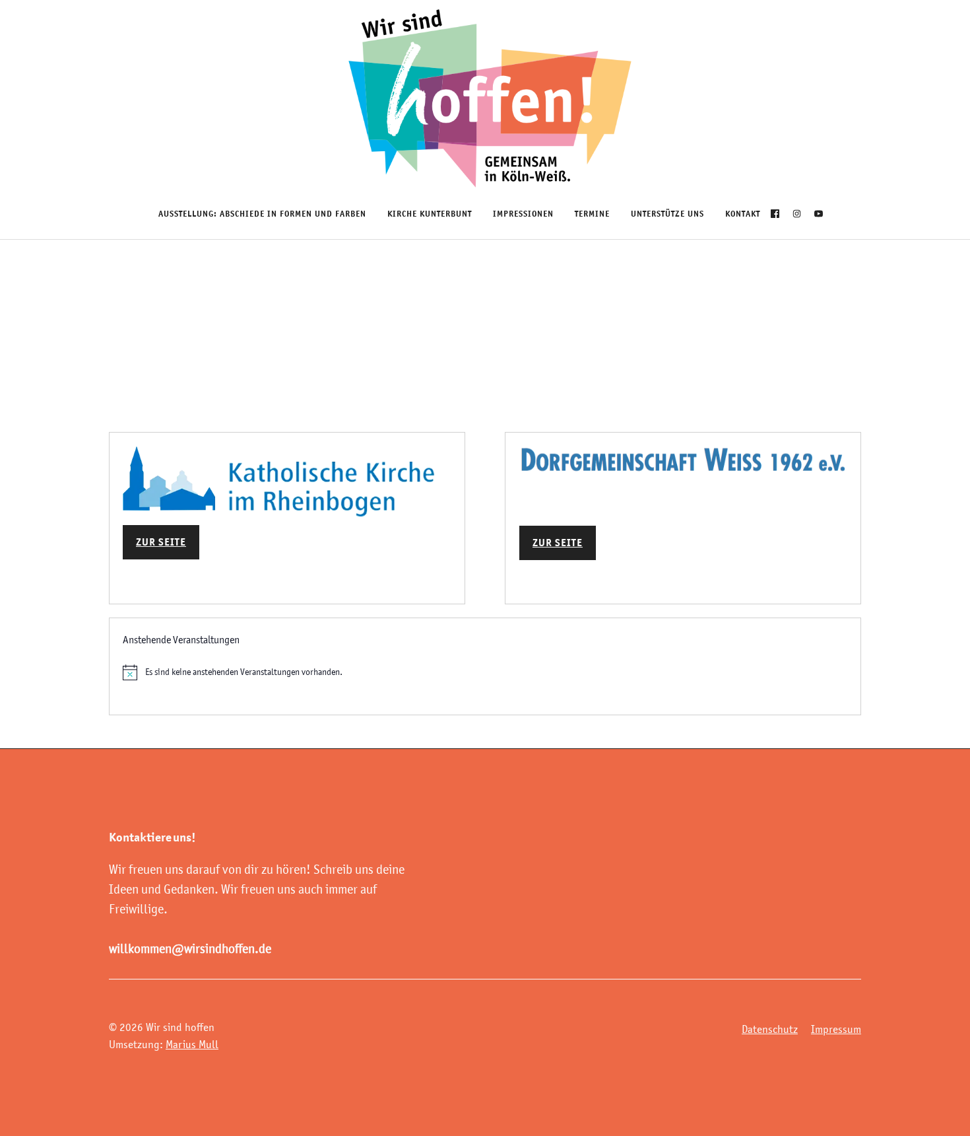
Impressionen (523, 214)
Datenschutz (770, 1029)
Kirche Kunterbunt (429, 214)
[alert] (485, 672)
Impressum (836, 1029)
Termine (592, 214)
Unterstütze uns (667, 214)
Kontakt (742, 214)
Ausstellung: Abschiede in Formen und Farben (262, 214)
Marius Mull (192, 1044)
